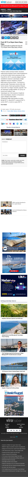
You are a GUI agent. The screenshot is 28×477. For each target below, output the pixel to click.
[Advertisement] (14, 185)
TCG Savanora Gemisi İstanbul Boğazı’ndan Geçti (12, 456)
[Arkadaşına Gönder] (11, 37)
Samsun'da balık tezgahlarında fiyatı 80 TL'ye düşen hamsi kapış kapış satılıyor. (12, 46)
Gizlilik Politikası (21, 424)
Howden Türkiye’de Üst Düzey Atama (9, 454)
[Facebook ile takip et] (8, 430)
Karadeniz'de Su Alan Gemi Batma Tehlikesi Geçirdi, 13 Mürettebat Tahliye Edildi (12, 458)
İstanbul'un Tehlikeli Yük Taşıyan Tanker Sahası (11, 445)
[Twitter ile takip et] (11, 430)
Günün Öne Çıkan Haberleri (7, 440)
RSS (21, 425)
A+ (26, 42)
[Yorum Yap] (17, 37)
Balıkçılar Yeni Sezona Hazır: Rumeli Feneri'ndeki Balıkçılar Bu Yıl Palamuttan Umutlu (13, 449)
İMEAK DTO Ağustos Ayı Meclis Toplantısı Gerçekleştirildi (13, 446)
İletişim (7, 427)
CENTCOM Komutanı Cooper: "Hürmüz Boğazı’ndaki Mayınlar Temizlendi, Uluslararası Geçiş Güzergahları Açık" (12, 450)
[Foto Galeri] (21, 2)
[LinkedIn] (8, 37)
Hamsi (8, 111)
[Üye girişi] (16, 430)
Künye (7, 425)
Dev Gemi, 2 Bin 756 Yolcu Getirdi (8, 467)
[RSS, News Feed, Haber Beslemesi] (14, 430)
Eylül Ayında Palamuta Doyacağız (8, 459)
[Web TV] (19, 2)
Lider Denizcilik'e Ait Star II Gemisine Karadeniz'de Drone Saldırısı (13, 465)
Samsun (19, 111)
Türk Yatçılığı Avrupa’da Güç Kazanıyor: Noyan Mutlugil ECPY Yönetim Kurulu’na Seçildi (12, 469)
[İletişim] (23, 2)
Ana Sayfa (7, 424)
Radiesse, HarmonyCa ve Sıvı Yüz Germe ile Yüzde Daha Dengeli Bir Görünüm (12, 464)
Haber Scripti (12, 437)
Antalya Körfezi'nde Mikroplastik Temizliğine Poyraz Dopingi (14, 471)
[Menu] (16, 2)
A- (26, 44)
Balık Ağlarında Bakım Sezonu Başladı (9, 461)
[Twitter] (5, 37)
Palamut (15, 111)
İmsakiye (21, 427)
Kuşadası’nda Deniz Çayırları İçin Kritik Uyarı (11, 452)
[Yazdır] (14, 37)
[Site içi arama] (26, 2)
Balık (12, 111)
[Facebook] (3, 37)
